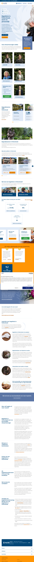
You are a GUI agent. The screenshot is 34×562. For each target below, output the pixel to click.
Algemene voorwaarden (5, 561)
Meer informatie (12, 172)
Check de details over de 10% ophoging (8, 315)
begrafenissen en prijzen (18, 460)
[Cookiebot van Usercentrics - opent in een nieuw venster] (29, 273)
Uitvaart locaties (4, 559)
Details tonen (29, 285)
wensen (29, 444)
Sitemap (18, 559)
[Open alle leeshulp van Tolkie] (9, 13)
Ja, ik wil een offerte (12, 238)
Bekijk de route (6, 172)
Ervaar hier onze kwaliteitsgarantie (7, 299)
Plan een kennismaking (25, 238)
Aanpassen (16, 287)
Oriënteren (3, 551)
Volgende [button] (29, 113)
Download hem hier (26, 524)
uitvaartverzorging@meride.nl (23, 542)
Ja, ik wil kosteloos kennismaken (7, 96)
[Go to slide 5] (6, 175)
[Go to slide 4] (5, 175)
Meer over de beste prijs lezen (28, 200)
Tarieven (3, 548)
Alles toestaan (28, 287)
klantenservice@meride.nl (20, 452)
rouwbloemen (23, 385)
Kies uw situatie (4, 37)
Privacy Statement (19, 561)
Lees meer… (9, 259)
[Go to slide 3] (4, 175)
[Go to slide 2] (3, 175)
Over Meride (4, 554)
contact (20, 541)
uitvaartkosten (20, 459)
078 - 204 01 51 (15, 0)
